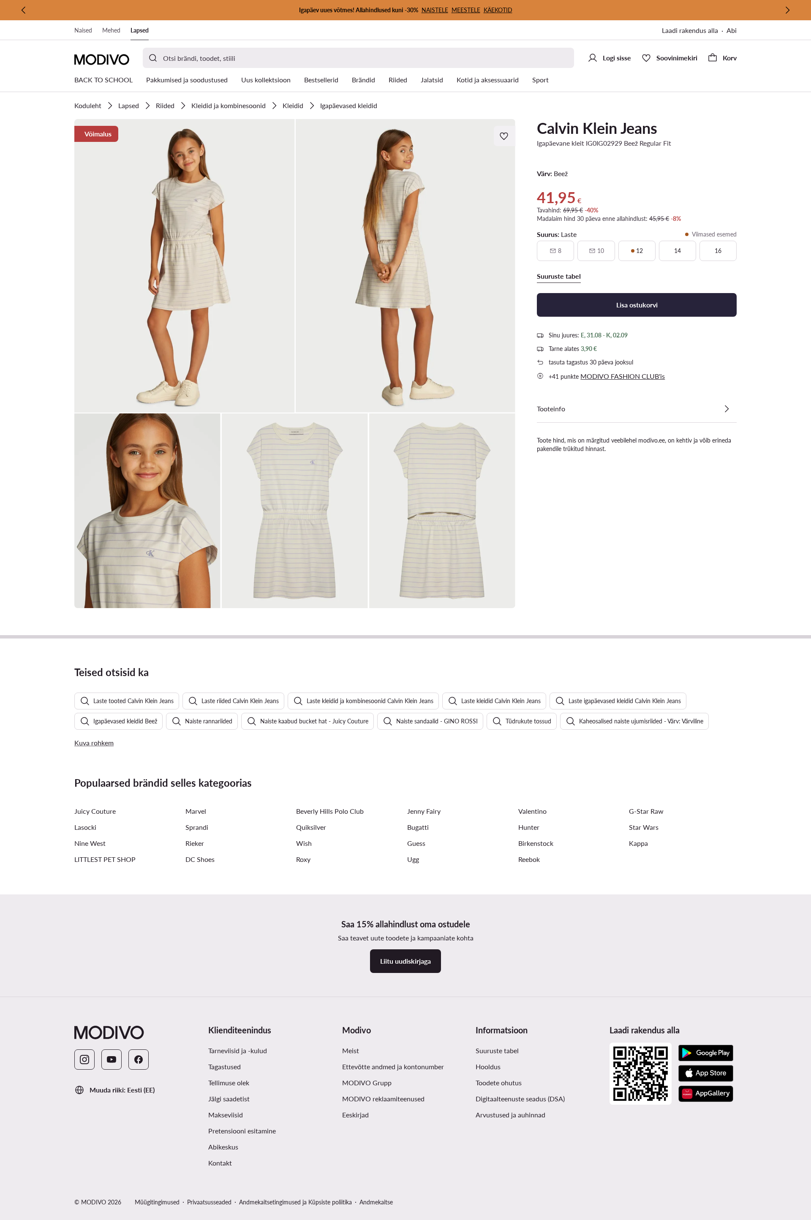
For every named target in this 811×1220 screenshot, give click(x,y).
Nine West (90, 843)
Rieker (194, 843)
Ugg (413, 859)
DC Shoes (200, 859)
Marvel (195, 811)
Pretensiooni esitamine (271, 1130)
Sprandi (196, 827)
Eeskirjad (391, 1114)
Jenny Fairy (424, 811)
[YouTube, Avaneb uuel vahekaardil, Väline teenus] (111, 1059)
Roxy (303, 859)
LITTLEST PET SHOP (105, 859)
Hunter (528, 827)
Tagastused (260, 1066)
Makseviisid (261, 1114)
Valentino (532, 811)
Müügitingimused (157, 1202)
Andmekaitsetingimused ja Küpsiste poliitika (295, 1202)
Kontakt (255, 1162)
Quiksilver (311, 827)
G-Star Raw (646, 811)
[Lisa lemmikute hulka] (505, 136)
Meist (386, 1050)
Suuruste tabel (533, 1050)
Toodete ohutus (499, 1083)
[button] (184, 266)
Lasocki (85, 827)
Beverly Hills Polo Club (330, 811)
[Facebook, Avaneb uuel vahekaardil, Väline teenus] (138, 1059)
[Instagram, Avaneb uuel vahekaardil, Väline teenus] (84, 1059)
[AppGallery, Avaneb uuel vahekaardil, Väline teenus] (705, 1093)
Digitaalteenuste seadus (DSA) (520, 1099)
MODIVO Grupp (405, 1082)
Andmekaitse (376, 1202)
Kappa (638, 843)
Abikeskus (259, 1146)
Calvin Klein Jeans (597, 128)
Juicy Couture (95, 811)
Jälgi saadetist (264, 1098)
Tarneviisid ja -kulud (271, 1050)
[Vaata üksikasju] (726, 409)
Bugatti (418, 827)
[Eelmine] (24, 10)
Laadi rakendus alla (694, 31)
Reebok (529, 859)
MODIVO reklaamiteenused (405, 1098)
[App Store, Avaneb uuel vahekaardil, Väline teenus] (705, 1073)
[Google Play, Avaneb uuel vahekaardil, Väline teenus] (705, 1053)
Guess (416, 843)
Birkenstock (535, 843)
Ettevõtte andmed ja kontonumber (393, 1066)
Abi (732, 30)
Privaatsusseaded (209, 1202)
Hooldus (524, 1066)
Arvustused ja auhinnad (539, 1114)
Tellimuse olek (228, 1083)
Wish (304, 843)
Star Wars (644, 827)
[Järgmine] (787, 10)
